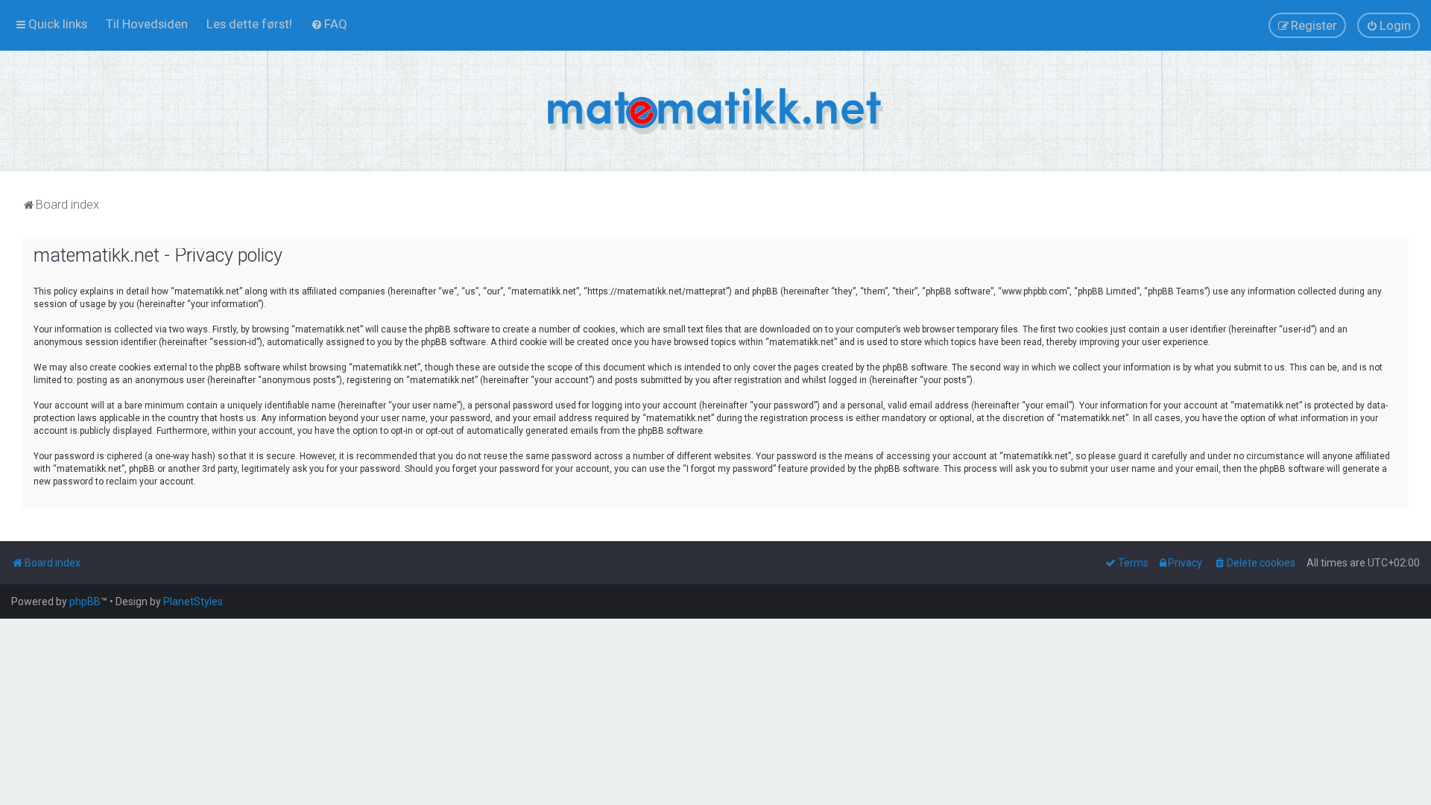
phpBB (85, 601)
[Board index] (715, 111)
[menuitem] (147, 24)
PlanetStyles (193, 601)
